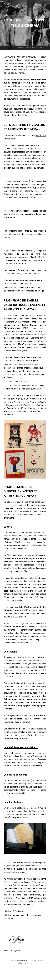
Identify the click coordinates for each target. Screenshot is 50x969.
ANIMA (9, 4)
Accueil (10, 48)
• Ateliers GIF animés (13, 911)
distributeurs (40, 578)
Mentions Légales (12, 950)
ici (26, 115)
